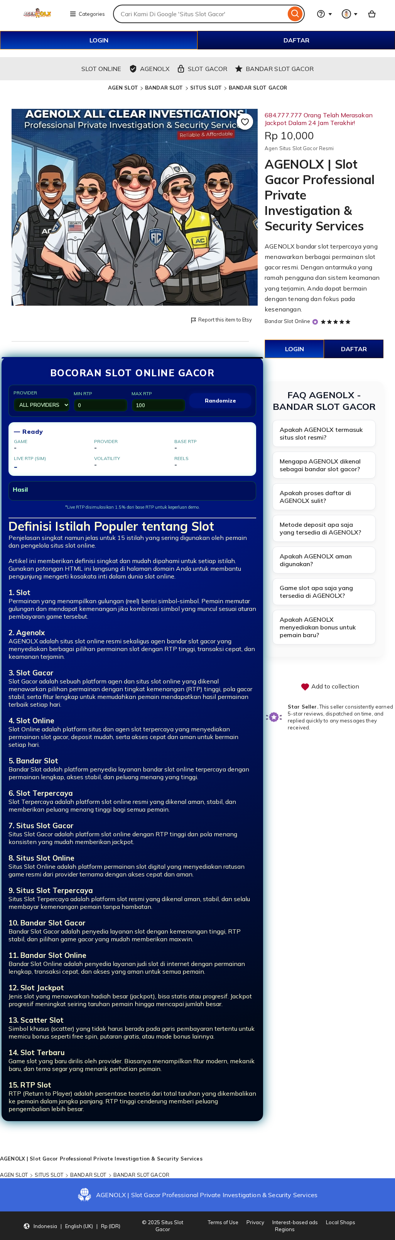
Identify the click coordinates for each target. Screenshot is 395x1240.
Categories (92, 14)
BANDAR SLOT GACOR (258, 88)
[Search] (295, 14)
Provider (25, 393)
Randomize (220, 400)
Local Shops (340, 1222)
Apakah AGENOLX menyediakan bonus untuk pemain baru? (318, 627)
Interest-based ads (295, 1222)
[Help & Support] (324, 14)
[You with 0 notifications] (350, 14)
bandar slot (312, 246)
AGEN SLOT (123, 88)
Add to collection (334, 686)
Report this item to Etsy (225, 319)
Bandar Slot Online (287, 321)
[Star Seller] (315, 322)
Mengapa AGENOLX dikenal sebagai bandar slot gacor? (320, 465)
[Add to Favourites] (245, 121)
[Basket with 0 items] (372, 14)
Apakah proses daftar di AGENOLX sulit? (315, 496)
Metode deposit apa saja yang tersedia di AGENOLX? (320, 528)
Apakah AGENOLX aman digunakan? (316, 560)
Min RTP (83, 393)
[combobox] (199, 14)
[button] (71, 1225)
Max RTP (142, 393)
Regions (285, 1229)
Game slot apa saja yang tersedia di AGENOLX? (316, 591)
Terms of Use (223, 1222)
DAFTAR (296, 40)
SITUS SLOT (206, 88)
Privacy (255, 1222)
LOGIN (98, 40)
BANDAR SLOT (164, 88)
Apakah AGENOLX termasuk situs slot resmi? (321, 433)
